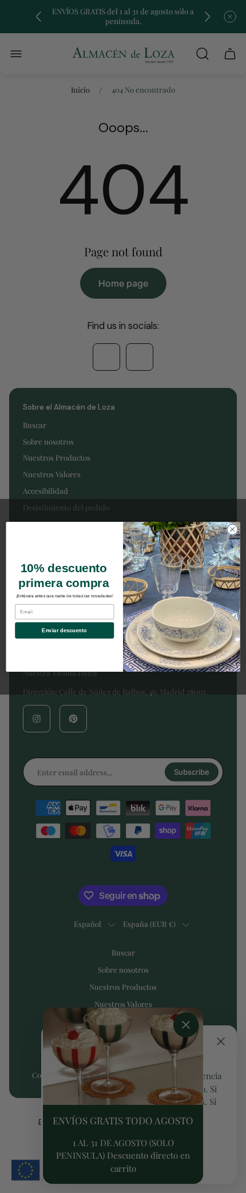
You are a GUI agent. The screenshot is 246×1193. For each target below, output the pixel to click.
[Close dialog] (232, 529)
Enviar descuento (64, 630)
